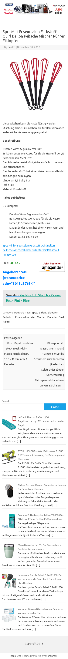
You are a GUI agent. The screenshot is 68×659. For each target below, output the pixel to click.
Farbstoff (8, 317)
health (11, 47)
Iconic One (15, 655)
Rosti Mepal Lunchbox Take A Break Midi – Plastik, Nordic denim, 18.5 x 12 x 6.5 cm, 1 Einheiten (18, 354)
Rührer (6, 321)
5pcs (34, 312)
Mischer (41, 317)
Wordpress (51, 655)
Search (5, 401)
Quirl (61, 317)
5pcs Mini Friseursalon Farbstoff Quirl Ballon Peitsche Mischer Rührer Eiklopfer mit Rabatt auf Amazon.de (31, 250)
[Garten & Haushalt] (34, 13)
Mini (33, 317)
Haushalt (19, 312)
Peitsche (52, 317)
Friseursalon (22, 317)
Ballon (42, 312)
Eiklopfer (53, 312)
